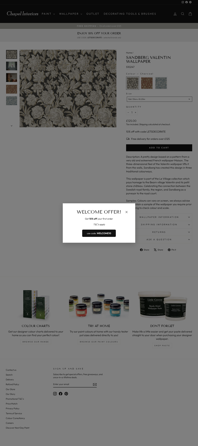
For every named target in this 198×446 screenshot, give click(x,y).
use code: (99, 233)
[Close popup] (126, 212)
